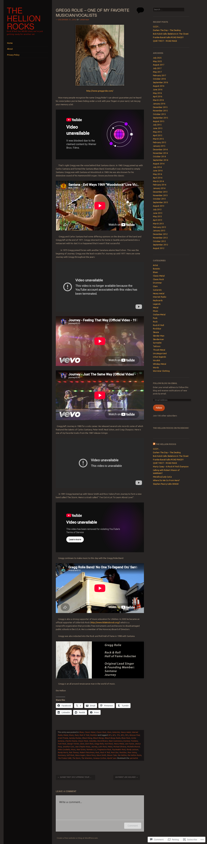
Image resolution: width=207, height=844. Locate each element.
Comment (133, 825)
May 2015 (157, 132)
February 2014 (159, 185)
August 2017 (158, 65)
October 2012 (159, 241)
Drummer (157, 283)
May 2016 (157, 93)
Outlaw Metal (159, 314)
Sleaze (156, 332)
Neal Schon (80, 749)
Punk (155, 318)
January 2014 (159, 188)
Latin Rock (102, 747)
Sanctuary (61, 755)
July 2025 (157, 58)
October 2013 (159, 199)
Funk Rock (62, 744)
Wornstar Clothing (161, 371)
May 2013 (157, 216)
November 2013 (160, 195)
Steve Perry (90, 755)
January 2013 (159, 231)
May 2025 (157, 61)
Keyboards (158, 300)
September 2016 (160, 82)
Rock (76, 735)
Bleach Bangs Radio (112, 738)
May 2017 (157, 72)
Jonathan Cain (68, 747)
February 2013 (159, 227)
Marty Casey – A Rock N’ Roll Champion (171, 467)
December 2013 (160, 192)
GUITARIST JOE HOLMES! (126, 777)
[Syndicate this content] (154, 444)
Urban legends (159, 357)
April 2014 (157, 178)
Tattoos (156, 346)
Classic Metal (90, 732)
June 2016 (157, 90)
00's (109, 735)
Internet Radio (159, 297)
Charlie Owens (71, 741)
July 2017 (157, 68)
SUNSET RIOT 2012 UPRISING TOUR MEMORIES (76, 777)
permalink (134, 758)
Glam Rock (89, 744)
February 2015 (159, 142)
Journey (94, 747)
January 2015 (159, 146)
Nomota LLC (91, 749)
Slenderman (158, 339)
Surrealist (157, 343)
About (10, 49)
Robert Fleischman (87, 752)
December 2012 (160, 234)
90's (126, 735)
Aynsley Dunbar (75, 738)
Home (10, 43)
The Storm (76, 758)
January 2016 (159, 104)
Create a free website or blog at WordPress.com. (77, 838)
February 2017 (159, 75)
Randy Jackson (132, 749)
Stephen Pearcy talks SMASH (166, 484)
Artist (155, 265)
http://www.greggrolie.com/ (99, 91)
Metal (65, 735)
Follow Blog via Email (165, 383)
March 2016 (158, 100)
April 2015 (157, 135)
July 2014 (157, 167)
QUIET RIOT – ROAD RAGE (165, 41)
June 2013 (157, 213)
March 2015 (158, 139)
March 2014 (158, 181)
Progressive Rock (104, 749)
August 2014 (158, 164)
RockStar (93, 735)
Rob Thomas (74, 752)
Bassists (156, 269)
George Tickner (73, 744)
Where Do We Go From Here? (166, 480)
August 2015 (158, 121)
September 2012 (160, 245)
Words (156, 367)
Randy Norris (63, 752)
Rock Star (114, 752)
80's (122, 735)
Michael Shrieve (119, 747)
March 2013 (158, 224)
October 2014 (159, 156)
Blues (81, 732)
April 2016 (157, 96)
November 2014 (160, 153)
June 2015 (157, 128)
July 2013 (157, 209)
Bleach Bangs (98, 738)
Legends (156, 304)
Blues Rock (125, 738)
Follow (159, 408)
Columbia (92, 741)
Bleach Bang (87, 738)
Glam (109, 732)
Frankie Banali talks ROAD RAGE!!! (168, 37)
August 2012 (158, 248)
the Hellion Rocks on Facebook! (171, 427)
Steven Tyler (112, 755)
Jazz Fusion (129, 744)
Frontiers (134, 741)
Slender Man (158, 336)
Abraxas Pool (134, 735)
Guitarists (116, 732)
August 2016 (158, 86)
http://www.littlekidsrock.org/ (105, 622)
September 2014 (160, 160)
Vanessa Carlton (99, 758)
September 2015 (160, 118)
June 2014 (157, 171)
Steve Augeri (80, 755)
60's (114, 735)
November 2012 (160, 238)
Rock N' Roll (84, 735)
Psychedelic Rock (118, 749)
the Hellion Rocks (24, 18)
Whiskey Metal (159, 364)
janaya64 (84, 20)
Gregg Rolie (99, 744)
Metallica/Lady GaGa (162, 477)
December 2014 (160, 149)
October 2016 (159, 79)
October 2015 (159, 114)
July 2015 (157, 125)
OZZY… (156, 27)
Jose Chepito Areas (82, 747)
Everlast (126, 741)
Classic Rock (101, 732)
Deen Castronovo (115, 741)
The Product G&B (64, 758)
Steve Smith (101, 755)
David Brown (102, 741)
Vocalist (156, 360)
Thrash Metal (159, 350)
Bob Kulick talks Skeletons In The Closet (171, 34)
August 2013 (158, 206)
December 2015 (160, 107)
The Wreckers (86, 758)
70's (118, 735)
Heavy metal (126, 732)
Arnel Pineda (63, 738)
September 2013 (160, 202)
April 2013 (157, 220)
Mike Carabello (64, 749)
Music (71, 735)
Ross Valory (132, 752)
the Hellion (122, 755)
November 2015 (160, 111)
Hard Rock (108, 744)
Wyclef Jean (111, 758)
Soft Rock (70, 755)
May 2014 (157, 174)
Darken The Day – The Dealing (167, 30)
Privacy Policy (13, 55)
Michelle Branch (133, 747)
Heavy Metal (119, 744)
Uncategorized (160, 353)
